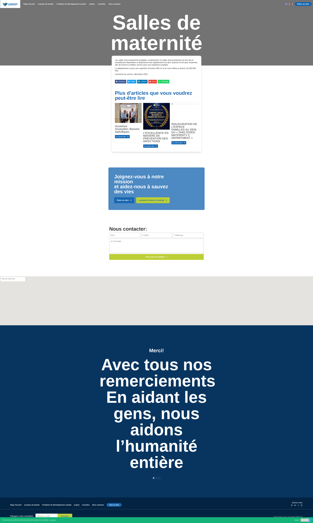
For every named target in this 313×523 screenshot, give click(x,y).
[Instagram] (298, 505)
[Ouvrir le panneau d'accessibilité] (310, 520)
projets (92, 4)
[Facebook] (292, 505)
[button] (120, 81)
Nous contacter (115, 4)
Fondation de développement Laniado (71, 4)
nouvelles (101, 4)
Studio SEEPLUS (296, 517)
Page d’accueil (29, 4)
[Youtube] (295, 505)
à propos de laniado (45, 4)
